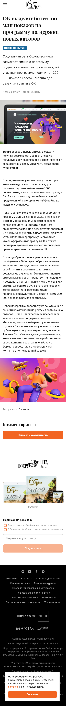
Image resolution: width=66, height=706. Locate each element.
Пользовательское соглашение (33, 592)
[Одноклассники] (36, 571)
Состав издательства (48, 578)
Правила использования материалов (33, 588)
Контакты (26, 578)
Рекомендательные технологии (23, 602)
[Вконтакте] (29, 571)
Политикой (15, 529)
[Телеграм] (43, 571)
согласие (17, 525)
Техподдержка (52, 602)
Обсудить (33, 92)
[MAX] (22, 571)
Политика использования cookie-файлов (33, 597)
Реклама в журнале (45, 583)
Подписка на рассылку (17, 520)
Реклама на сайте (20, 583)
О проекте (11, 578)
